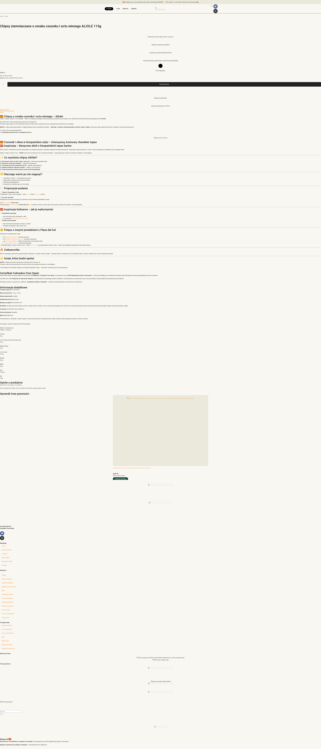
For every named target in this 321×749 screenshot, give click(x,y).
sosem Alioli (7, 202)
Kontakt (4, 565)
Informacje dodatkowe (7, 111)
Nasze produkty (7, 550)
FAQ (3, 637)
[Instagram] (215, 11)
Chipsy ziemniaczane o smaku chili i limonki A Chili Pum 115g (132, 468)
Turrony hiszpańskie (8, 613)
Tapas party (5, 617)
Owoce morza (6, 610)
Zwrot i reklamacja (8, 633)
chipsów (37, 194)
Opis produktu (4, 109)
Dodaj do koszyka (164, 84)
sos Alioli (34, 245)
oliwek (28, 194)
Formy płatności (7, 629)
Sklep (1, 16)
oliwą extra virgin (23, 218)
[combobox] (11, 711)
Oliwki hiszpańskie (7, 583)
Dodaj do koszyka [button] (120, 479)
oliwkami (14, 218)
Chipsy (4, 575)
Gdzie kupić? (6, 557)
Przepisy (4, 554)
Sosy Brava (8, 241)
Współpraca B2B (7, 561)
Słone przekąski (7, 579)
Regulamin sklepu (7, 644)
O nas (3, 546)
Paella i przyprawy (7, 606)
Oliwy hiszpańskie (7, 602)
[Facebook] (215, 6)
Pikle (3, 590)
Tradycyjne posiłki (7, 594)
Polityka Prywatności (8, 648)
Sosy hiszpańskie (7, 598)
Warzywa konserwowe (9, 587)
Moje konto (5, 641)
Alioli (15, 241)
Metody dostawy (7, 625)
